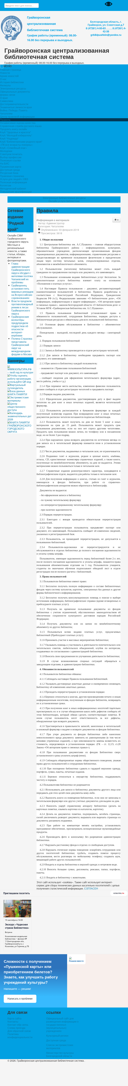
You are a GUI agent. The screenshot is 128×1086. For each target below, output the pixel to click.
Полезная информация (13, 182)
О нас (3, 79)
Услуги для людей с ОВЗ (14, 179)
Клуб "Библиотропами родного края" (21, 141)
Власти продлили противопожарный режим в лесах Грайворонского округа (22, 307)
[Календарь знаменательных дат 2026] (20, 416)
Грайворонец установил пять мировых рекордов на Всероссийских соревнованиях (22, 292)
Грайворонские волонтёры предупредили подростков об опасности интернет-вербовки (20, 326)
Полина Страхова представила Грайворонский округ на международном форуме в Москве (21, 346)
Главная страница (10, 69)
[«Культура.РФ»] (20, 369)
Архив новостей (9, 76)
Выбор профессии (10, 157)
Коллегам (5, 185)
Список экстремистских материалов (59, 1046)
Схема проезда (16, 1027)
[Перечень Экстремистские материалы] (20, 398)
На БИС (4, 163)
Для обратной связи (19, 1031)
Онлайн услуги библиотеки (64, 201)
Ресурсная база (9, 173)
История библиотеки (12, 82)
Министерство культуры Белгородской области (60, 1054)
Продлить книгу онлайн (13, 129)
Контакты (12, 1021)
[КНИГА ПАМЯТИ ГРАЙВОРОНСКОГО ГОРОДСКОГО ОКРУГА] (20, 427)
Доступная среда (10, 169)
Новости (5, 72)
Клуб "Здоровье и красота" (15, 132)
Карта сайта (14, 1018)
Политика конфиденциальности (19, 1036)
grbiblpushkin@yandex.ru (106, 35)
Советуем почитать (11, 154)
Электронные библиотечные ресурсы (64, 198)
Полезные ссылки (10, 160)
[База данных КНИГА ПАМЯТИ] (20, 392)
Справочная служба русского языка (21, 126)
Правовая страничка (12, 176)
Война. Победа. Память (13, 110)
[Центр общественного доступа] (20, 406)
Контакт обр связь (17, 1024)
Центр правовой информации (17, 116)
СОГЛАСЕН (91, 888)
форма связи (7, 94)
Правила (5, 119)
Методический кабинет (13, 188)
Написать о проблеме (20, 998)
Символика (6, 101)
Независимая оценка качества (17, 123)
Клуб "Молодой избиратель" (16, 135)
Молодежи (6, 151)
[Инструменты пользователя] (116, 220)
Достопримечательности (14, 104)
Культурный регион (57, 1035)
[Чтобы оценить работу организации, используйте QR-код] (20, 378)
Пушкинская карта (10, 166)
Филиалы (5, 85)
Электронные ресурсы (13, 88)
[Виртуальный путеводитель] (20, 386)
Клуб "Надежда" (9, 138)
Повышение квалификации (16, 191)
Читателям (6, 113)
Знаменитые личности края (16, 107)
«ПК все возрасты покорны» (16, 144)
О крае (4, 97)
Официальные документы (15, 91)
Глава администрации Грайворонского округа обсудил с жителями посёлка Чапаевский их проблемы (22, 273)
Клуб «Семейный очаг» (13, 148)
